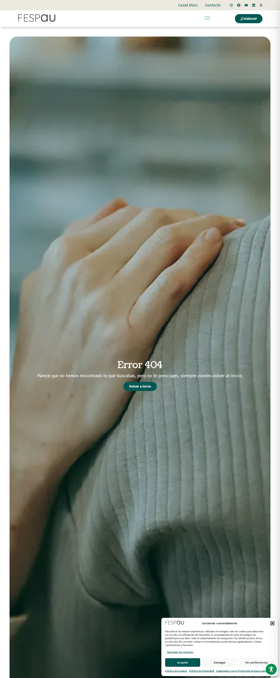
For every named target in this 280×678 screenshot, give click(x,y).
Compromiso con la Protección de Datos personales (245, 671)
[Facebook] (239, 5)
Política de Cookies (176, 671)
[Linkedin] (253, 5)
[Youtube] (246, 5)
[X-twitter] (261, 5)
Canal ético (188, 5)
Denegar (220, 662)
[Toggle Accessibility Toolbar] (271, 669)
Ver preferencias (256, 662)
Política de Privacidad (201, 671)
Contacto (213, 5)
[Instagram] (231, 5)
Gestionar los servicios (180, 652)
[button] (272, 623)
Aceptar (182, 662)
